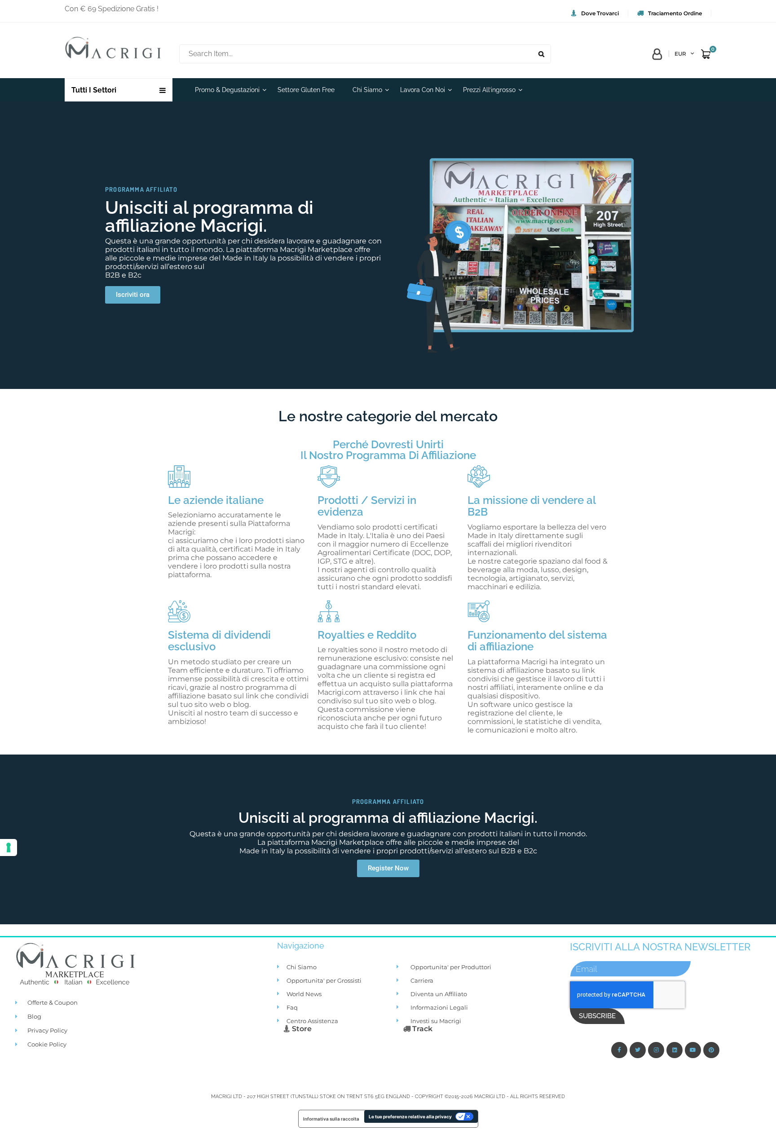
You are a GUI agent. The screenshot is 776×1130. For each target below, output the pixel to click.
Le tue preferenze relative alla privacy (410, 1116)
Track (421, 1028)
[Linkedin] (674, 1050)
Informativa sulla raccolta (331, 1118)
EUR (680, 53)
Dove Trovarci (600, 13)
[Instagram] (656, 1050)
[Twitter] (638, 1050)
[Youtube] (693, 1050)
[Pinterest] (711, 1050)
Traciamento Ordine (675, 13)
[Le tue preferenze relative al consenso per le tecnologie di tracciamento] (8, 847)
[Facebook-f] (619, 1050)
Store (301, 1028)
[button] (132, 295)
